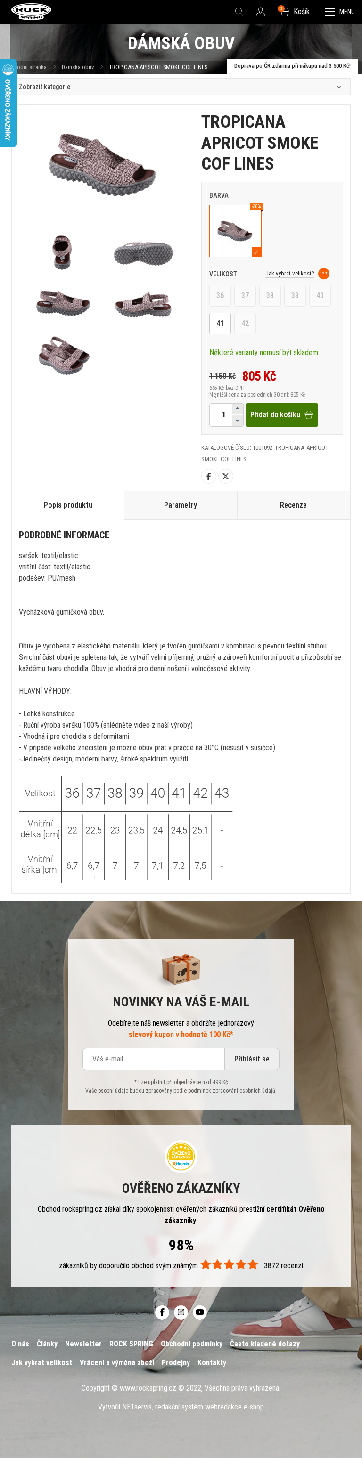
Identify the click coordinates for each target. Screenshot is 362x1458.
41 (220, 323)
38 (270, 295)
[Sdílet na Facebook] (208, 476)
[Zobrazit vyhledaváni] (239, 11)
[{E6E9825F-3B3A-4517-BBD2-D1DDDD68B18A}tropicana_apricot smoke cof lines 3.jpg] (143, 253)
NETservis (137, 1406)
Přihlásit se (252, 1058)
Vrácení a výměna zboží (117, 1362)
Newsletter (83, 1343)
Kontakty (211, 1362)
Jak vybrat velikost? (289, 273)
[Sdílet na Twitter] (225, 476)
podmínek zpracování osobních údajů (231, 1090)
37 (245, 295)
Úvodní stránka (29, 67)
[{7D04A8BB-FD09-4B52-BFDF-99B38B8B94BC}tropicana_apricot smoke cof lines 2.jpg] (65, 253)
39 (295, 295)
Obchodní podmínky (191, 1343)
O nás (20, 1343)
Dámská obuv (78, 67)
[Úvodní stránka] (31, 12)
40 (320, 295)
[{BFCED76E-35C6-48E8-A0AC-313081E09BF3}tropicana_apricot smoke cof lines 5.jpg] (143, 303)
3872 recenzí (283, 1265)
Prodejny (176, 1362)
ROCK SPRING (131, 1343)
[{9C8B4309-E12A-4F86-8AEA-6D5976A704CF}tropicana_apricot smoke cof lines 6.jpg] (65, 356)
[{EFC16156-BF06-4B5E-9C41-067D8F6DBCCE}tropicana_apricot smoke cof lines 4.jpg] (65, 303)
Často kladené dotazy (265, 1343)
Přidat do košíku (275, 414)
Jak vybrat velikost (41, 1362)
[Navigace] (340, 12)
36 (220, 295)
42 (245, 323)
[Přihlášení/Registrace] (260, 12)
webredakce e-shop (234, 1406)
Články (47, 1343)
